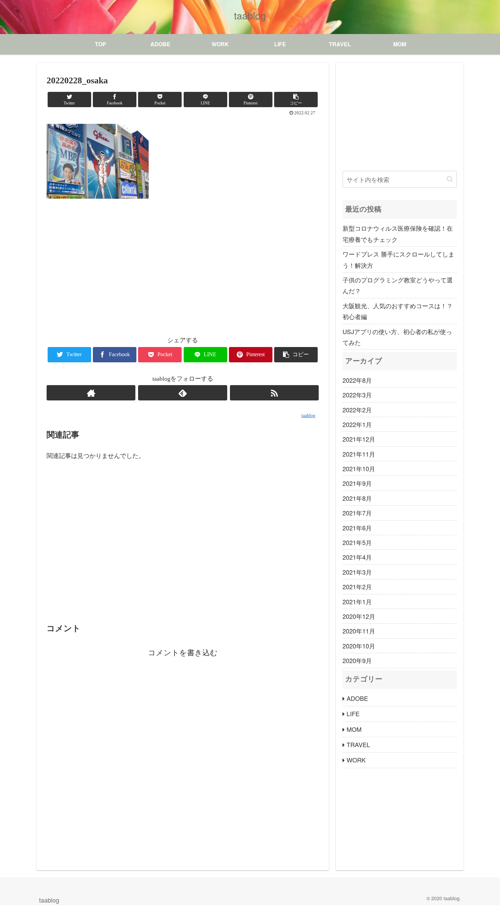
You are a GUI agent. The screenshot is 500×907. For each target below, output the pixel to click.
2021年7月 (357, 512)
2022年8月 (357, 380)
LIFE (353, 713)
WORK (356, 759)
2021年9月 (357, 483)
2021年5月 (357, 542)
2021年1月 (357, 601)
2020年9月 (357, 660)
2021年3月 (357, 571)
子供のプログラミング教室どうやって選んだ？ (398, 285)
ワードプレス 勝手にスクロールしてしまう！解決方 (398, 259)
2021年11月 (359, 453)
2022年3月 (357, 394)
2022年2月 (357, 409)
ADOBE (357, 698)
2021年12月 (359, 438)
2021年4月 (357, 557)
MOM (354, 729)
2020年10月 (359, 645)
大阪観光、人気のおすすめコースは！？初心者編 (398, 311)
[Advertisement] (183, 268)
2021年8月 (357, 498)
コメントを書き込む (183, 652)
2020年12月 (359, 616)
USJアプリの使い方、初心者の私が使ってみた (397, 337)
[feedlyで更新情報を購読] (182, 392)
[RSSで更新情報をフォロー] (274, 392)
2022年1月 (357, 424)
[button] (450, 179)
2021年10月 (359, 468)
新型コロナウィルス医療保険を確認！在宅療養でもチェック (398, 233)
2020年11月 (359, 630)
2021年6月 (357, 527)
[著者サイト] (91, 392)
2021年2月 (357, 586)
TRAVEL (358, 744)
